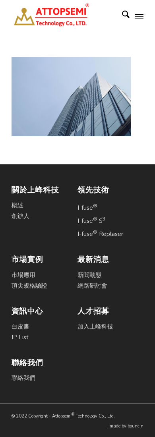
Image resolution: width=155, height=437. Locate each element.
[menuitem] (122, 16)
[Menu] (139, 15)
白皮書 (20, 327)
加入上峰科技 (95, 327)
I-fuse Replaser (100, 233)
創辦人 (20, 216)
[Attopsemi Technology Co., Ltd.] (64, 16)
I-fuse (87, 207)
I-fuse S (92, 220)
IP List (20, 337)
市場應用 (23, 275)
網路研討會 (92, 286)
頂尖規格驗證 (29, 286)
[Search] (122, 16)
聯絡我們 (23, 378)
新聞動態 (89, 275)
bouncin (135, 426)
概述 (17, 205)
